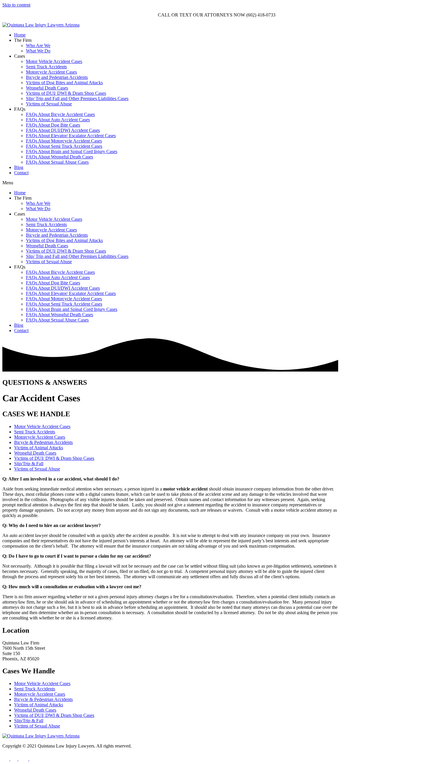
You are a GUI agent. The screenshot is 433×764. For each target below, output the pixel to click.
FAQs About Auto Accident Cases (58, 119)
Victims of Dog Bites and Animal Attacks (64, 82)
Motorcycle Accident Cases (51, 71)
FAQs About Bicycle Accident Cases (60, 114)
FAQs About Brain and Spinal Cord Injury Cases (71, 151)
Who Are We (38, 45)
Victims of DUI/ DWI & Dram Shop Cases (66, 93)
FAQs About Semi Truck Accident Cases (64, 146)
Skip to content (16, 4)
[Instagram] (14, 758)
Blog (18, 167)
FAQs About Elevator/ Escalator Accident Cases (71, 135)
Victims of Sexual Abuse (49, 103)
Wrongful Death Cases (47, 87)
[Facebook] (6, 758)
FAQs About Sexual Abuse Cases (57, 162)
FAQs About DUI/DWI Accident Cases (63, 130)
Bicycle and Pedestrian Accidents (57, 77)
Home (20, 34)
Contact (21, 172)
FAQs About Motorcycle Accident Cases (64, 140)
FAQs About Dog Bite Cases (53, 124)
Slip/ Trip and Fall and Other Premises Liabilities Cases (77, 98)
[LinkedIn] (32, 758)
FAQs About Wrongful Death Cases (59, 156)
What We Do (38, 50)
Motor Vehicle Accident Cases (54, 61)
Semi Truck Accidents (46, 66)
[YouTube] (23, 758)
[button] (216, 182)
